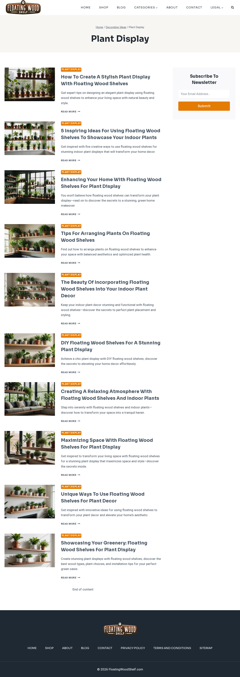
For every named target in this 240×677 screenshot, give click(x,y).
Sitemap (206, 648)
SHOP (103, 7)
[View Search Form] (233, 8)
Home (86, 7)
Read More (70, 112)
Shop (49, 648)
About (172, 7)
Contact (194, 7)
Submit (204, 106)
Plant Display (71, 69)
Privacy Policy (133, 648)
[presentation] (29, 84)
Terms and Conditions (172, 648)
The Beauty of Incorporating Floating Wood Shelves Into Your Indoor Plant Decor (105, 289)
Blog (121, 7)
